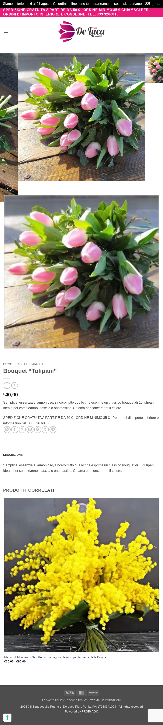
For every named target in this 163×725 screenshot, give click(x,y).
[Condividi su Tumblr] (45, 429)
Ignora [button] (155, 4)
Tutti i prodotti (29, 363)
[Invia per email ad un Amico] (30, 429)
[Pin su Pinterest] (37, 429)
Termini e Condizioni (105, 700)
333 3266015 (108, 14)
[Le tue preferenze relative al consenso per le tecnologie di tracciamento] (7, 718)
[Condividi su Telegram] (52, 429)
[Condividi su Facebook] (14, 429)
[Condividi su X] (22, 429)
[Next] (19, 185)
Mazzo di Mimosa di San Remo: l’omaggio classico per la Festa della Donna (55, 657)
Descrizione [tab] (13, 454)
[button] (5, 31)
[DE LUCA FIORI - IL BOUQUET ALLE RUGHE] (81, 31)
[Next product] (7, 385)
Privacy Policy (53, 700)
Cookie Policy (77, 700)
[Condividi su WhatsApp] (7, 429)
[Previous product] (14, 385)
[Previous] (5, 353)
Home (7, 363)
